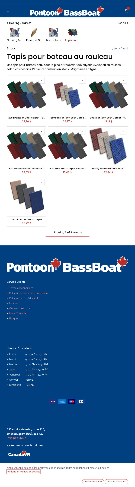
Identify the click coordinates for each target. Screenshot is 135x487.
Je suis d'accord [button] (117, 481)
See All (122, 23)
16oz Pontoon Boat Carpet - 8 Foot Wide (26, 168)
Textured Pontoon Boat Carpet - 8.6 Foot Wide (67, 117)
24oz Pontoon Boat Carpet (26, 219)
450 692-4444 (17, 438)
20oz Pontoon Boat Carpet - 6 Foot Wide (108, 117)
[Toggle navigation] (8, 10)
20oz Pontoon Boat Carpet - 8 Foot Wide (26, 117)
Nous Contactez (18, 313)
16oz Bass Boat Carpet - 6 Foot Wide (67, 168)
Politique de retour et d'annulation (28, 293)
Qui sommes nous (19, 308)
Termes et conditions (21, 288)
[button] (41, 80)
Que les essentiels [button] (93, 481)
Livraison (14, 303)
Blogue (13, 318)
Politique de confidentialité (24, 298)
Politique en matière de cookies (23, 471)
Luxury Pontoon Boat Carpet (108, 168)
